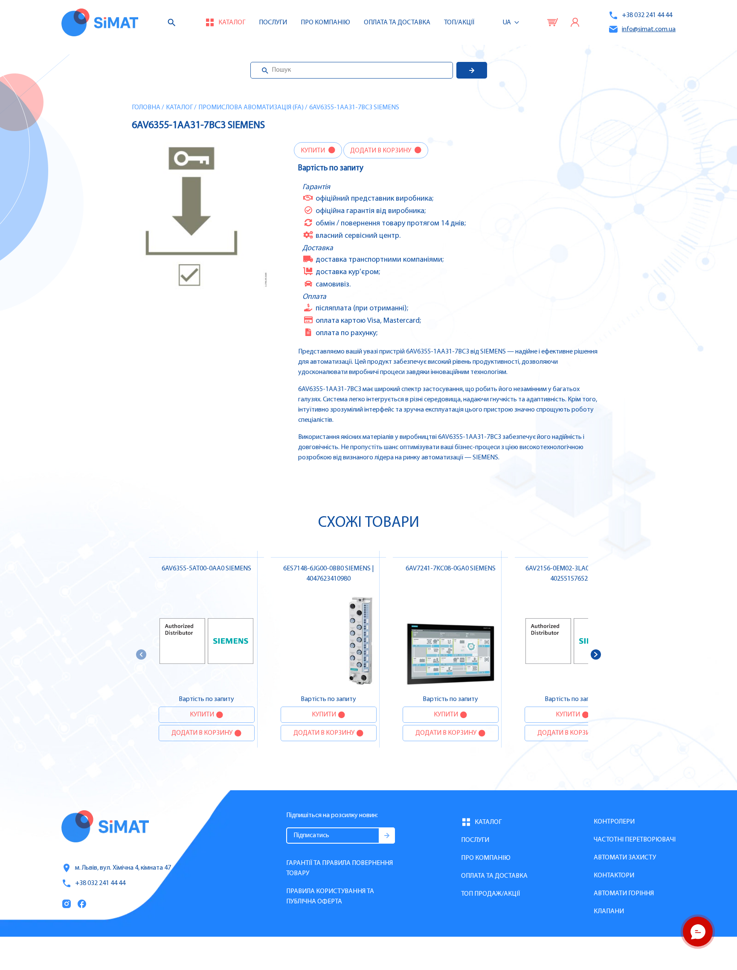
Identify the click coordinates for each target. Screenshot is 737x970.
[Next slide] (596, 654)
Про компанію (486, 858)
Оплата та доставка (397, 22)
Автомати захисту (625, 857)
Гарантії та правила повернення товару (339, 868)
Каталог (179, 107)
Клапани (609, 911)
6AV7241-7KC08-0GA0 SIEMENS (451, 568)
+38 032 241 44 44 (647, 15)
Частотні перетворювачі (635, 839)
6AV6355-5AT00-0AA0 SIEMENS (206, 568)
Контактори (614, 875)
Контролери (614, 821)
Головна (146, 107)
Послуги (273, 22)
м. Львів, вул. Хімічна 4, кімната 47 (123, 868)
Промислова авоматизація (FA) (251, 107)
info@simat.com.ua (649, 29)
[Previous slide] (141, 654)
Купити (313, 150)
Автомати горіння (624, 893)
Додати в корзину (381, 150)
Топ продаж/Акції (490, 894)
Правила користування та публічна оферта (330, 896)
